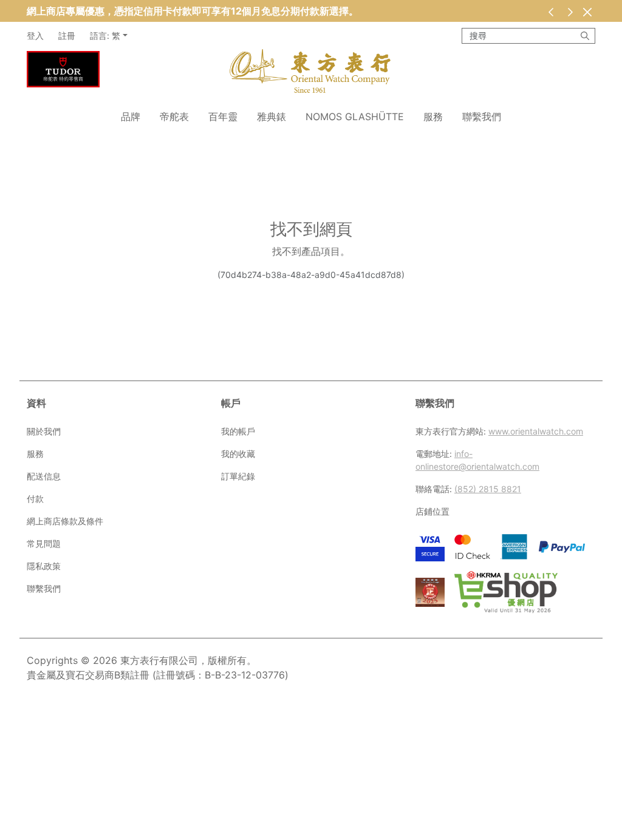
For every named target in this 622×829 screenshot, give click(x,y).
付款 (35, 498)
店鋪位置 (432, 511)
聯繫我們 (481, 116)
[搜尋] (585, 36)
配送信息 (44, 476)
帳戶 (231, 403)
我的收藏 (238, 453)
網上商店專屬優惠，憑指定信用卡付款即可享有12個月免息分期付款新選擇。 (192, 11)
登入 (35, 35)
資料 (36, 403)
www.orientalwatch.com (535, 431)
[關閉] (587, 12)
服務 (433, 116)
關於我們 (44, 431)
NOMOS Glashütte (355, 116)
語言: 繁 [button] (105, 35)
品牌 (130, 116)
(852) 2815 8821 (487, 489)
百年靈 (223, 116)
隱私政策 (44, 566)
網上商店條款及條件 (65, 521)
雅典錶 (271, 116)
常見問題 (44, 543)
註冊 (66, 35)
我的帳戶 (238, 431)
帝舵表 (174, 116)
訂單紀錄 (238, 476)
